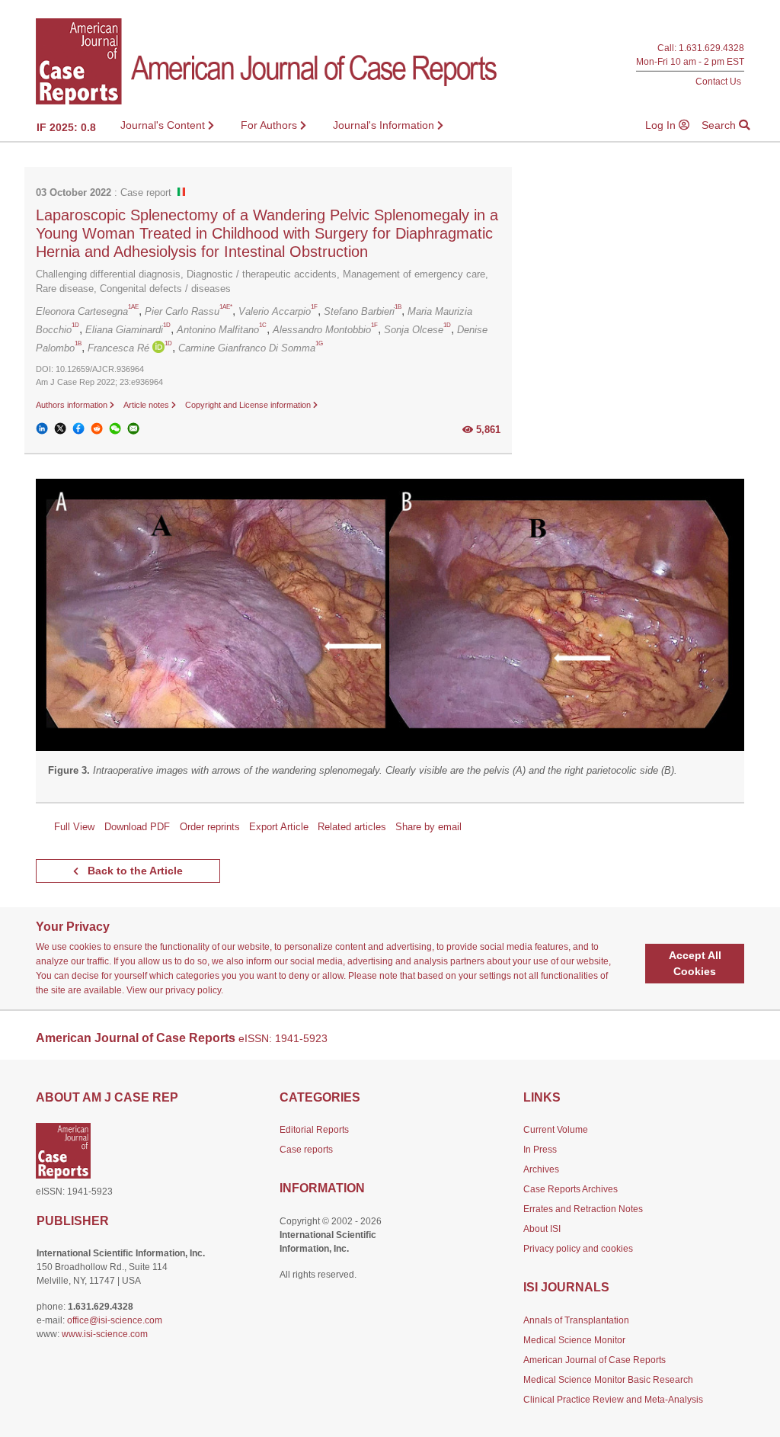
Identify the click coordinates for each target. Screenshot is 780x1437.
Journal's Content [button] (164, 125)
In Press (540, 1149)
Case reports (306, 1149)
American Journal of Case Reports (594, 1360)
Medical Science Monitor (574, 1340)
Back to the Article (134, 870)
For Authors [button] (270, 125)
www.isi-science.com (105, 1334)
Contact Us (718, 81)
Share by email (428, 826)
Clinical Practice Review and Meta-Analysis (613, 1399)
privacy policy (193, 990)
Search (720, 125)
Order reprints (210, 826)
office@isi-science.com (114, 1320)
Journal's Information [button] (385, 125)
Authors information (73, 404)
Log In (662, 125)
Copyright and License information (249, 404)
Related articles (352, 826)
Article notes (147, 404)
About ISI (542, 1229)
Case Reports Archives (570, 1189)
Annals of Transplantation (576, 1320)
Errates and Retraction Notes (583, 1209)
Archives (541, 1169)
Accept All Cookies (695, 963)
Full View (74, 826)
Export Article (278, 826)
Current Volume (555, 1129)
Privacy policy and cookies (578, 1248)
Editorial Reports (314, 1129)
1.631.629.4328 (711, 48)
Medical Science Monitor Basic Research (608, 1379)
